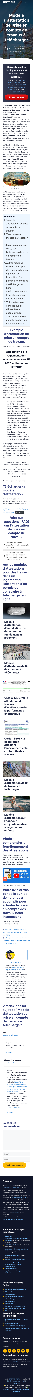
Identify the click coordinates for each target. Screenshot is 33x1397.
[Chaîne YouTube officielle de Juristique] (18, 1351)
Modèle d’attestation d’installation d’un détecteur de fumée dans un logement (15, 629)
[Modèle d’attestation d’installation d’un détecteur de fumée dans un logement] (16, 617)
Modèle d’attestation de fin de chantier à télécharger (16, 667)
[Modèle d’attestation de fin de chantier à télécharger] (16, 659)
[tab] (16, 545)
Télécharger (19, 512)
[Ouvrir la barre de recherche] (25, 2)
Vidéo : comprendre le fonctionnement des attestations (16, 295)
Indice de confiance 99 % (16, 1381)
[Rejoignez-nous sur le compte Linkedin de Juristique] (23, 1351)
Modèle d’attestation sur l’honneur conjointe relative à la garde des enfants (15, 822)
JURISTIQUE (8, 2)
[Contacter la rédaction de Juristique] (27, 1351)
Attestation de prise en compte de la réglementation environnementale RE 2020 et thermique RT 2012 (16, 510)
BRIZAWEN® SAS (14, 1379)
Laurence (16, 963)
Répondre (9, 1052)
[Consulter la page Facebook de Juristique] (5, 1351)
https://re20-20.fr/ (13, 1107)
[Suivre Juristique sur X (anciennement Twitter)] (9, 1351)
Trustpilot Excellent (9, 1389)
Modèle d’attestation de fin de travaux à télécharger (16, 784)
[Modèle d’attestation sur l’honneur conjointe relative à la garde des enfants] (16, 810)
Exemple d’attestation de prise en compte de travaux (17, 225)
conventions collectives (16, 92)
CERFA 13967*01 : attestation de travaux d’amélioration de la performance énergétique (16, 705)
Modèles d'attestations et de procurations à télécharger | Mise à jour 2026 (15, 932)
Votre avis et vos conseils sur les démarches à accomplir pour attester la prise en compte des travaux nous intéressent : (16, 313)
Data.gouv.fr (16, 1383)
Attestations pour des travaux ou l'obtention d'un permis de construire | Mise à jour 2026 (16, 940)
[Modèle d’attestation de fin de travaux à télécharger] (16, 775)
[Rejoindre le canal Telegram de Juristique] (14, 1351)
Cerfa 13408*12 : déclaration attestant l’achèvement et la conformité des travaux (16, 746)
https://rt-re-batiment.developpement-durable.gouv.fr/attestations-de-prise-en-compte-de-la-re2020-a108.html (17, 1086)
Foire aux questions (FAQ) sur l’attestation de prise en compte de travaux (17, 252)
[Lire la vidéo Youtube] (16, 875)
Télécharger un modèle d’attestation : (17, 238)
